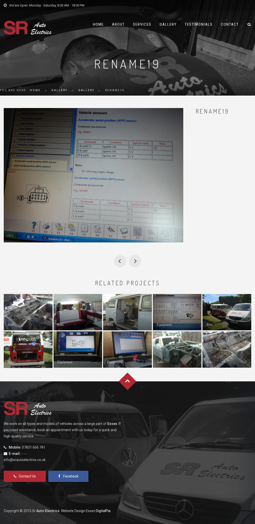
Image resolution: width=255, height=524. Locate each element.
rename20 (135, 261)
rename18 (120, 261)
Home (98, 24)
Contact (230, 24)
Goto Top (127, 381)
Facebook (70, 476)
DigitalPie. (103, 511)
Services (142, 24)
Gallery (168, 24)
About (118, 24)
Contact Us (27, 476)
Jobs (10, 325)
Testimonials (199, 24)
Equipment (164, 325)
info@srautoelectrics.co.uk (25, 460)
